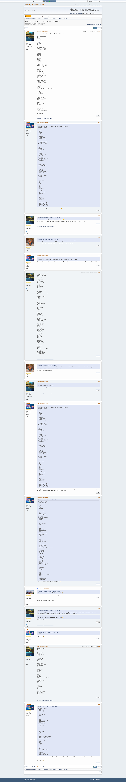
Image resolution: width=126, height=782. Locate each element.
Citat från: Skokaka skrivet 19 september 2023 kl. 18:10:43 (49, 610)
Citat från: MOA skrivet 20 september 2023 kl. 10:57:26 (48, 706)
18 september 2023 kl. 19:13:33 (42, 272)
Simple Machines (32, 779)
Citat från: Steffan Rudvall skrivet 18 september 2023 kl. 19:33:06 (50, 384)
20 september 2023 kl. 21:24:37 (42, 704)
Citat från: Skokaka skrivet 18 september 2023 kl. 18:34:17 (49, 365)
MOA (28, 31)
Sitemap (35, 780)
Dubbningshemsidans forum (34, 4)
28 (40, 28)
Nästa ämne (98, 24)
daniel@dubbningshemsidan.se (76, 13)
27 (39, 28)
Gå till (84, 771)
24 (34, 28)
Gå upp (26, 766)
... (33, 28)
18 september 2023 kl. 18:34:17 (42, 255)
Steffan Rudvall (31, 237)
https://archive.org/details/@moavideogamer (45, 118)
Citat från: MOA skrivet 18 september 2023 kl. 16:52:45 (48, 124)
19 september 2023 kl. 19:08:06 (43, 588)
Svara (95, 28)
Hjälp (91, 779)
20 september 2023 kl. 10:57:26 (42, 646)
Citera (99, 115)
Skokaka (29, 122)
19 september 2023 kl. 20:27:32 (42, 629)
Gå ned (26, 28)
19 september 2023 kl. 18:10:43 (42, 403)
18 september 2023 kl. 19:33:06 (42, 362)
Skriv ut (99, 28)
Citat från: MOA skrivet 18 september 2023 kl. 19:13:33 (48, 499)
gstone (28, 588)
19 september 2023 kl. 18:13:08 (42, 497)
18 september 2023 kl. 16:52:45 (42, 31)
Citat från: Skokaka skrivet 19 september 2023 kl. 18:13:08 (49, 591)
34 (43, 28)
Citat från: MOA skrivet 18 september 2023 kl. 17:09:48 (48, 239)
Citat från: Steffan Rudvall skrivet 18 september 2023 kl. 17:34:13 (50, 258)
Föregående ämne (91, 24)
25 (36, 28)
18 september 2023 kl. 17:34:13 (42, 236)
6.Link (38, 42)
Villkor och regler (95, 779)
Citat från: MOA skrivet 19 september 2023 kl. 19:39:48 (48, 632)
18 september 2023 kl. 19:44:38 (42, 381)
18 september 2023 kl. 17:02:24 (42, 122)
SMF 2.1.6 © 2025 (26, 779)
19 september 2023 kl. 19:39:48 (42, 608)
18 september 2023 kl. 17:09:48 (42, 215)
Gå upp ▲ (100, 779)
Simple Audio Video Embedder (28, 780)
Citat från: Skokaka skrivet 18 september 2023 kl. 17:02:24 (49, 217)
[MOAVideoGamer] (26, 48)
